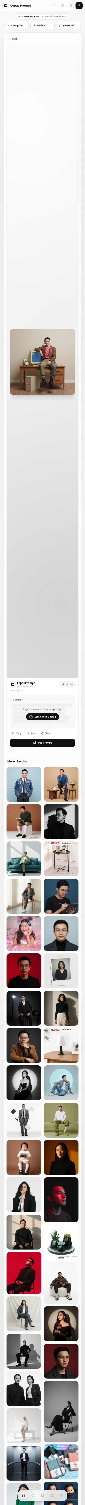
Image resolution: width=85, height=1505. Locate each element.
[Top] (61, 1495)
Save (33, 733)
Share (48, 733)
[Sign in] (79, 5)
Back (15, 38)
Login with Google (45, 716)
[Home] (23, 1495)
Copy (18, 733)
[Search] (54, 5)
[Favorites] (70, 5)
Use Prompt (45, 742)
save (36, 771)
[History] (62, 5)
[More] (52, 1495)
